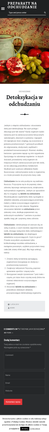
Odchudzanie (24, 91)
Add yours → (8, 333)
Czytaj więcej (35, 429)
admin (12, 308)
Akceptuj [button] (25, 429)
